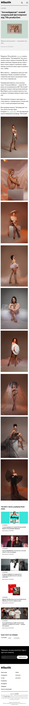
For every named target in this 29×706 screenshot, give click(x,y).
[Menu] (26, 2)
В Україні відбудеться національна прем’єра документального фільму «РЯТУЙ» (12, 576)
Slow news (3, 8)
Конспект (18, 675)
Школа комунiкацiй (6, 689)
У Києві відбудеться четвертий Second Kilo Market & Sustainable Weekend (14, 528)
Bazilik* (17, 693)
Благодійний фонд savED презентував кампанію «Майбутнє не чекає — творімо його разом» (13, 624)
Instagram (4, 683)
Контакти (18, 678)
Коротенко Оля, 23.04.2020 (7, 46)
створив (19, 56)
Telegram (3, 686)
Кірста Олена (5, 530)
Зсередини (4, 675)
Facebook (4, 681)
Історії (2, 678)
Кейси (17, 672)
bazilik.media (7, 696)
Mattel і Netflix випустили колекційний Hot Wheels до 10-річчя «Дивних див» (14, 600)
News (9, 638)
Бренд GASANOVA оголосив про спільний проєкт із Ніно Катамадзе (14, 551)
